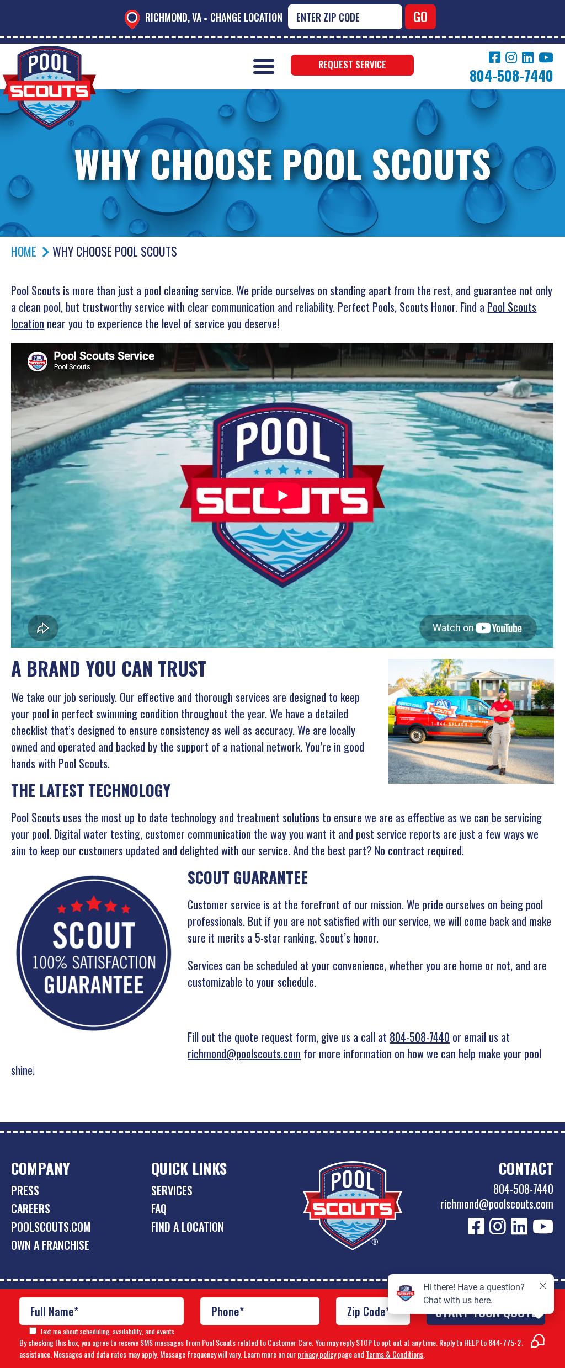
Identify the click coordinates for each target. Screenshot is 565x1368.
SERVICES (172, 1190)
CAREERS (30, 1208)
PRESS (25, 1190)
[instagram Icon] (511, 57)
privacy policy (316, 1354)
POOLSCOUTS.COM (50, 1226)
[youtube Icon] (546, 57)
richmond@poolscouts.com (244, 1053)
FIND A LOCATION (187, 1226)
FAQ (159, 1208)
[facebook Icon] (494, 57)
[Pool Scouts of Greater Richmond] (49, 53)
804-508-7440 (420, 1037)
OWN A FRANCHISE (50, 1245)
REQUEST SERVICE (352, 64)
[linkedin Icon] (528, 57)
